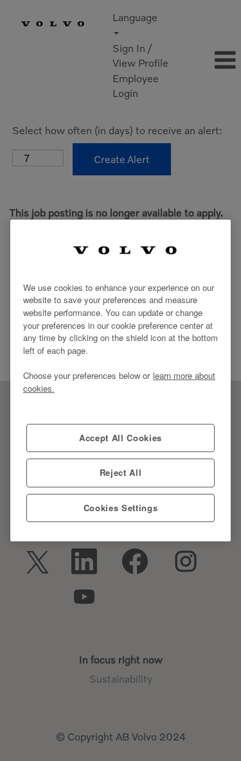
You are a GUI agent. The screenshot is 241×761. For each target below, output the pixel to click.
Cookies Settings (121, 508)
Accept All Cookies (120, 438)
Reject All (121, 472)
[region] (120, 380)
